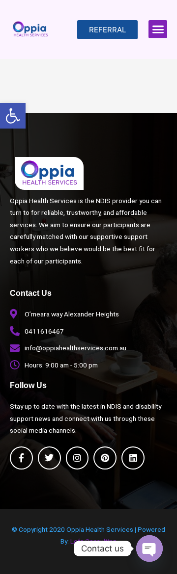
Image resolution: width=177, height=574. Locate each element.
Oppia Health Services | (102, 529)
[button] (13, 116)
